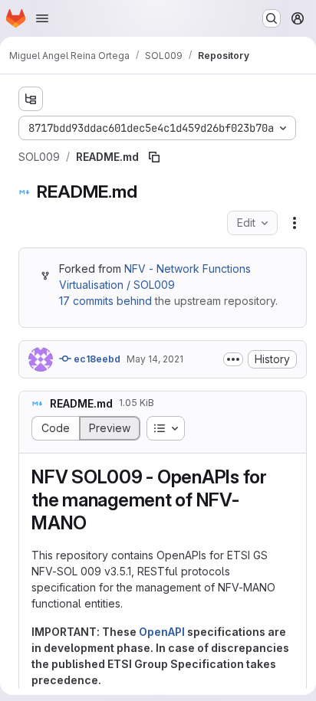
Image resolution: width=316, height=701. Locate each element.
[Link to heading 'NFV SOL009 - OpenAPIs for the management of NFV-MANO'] (97, 523)
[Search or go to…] (271, 18)
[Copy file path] (154, 157)
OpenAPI (162, 631)
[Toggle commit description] (233, 359)
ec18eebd (95, 359)
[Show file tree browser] (30, 99)
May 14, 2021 (155, 359)
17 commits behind (105, 300)
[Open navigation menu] (42, 18)
